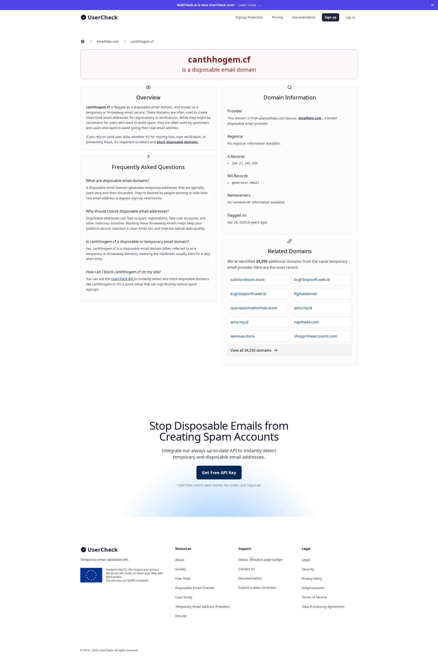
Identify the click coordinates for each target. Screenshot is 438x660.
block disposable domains (177, 142)
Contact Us (246, 569)
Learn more (219, 5)
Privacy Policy (312, 578)
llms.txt (180, 616)
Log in (350, 17)
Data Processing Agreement (323, 606)
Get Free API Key (219, 472)
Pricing (277, 17)
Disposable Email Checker (195, 588)
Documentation (303, 17)
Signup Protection (249, 17)
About (179, 560)
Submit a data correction (257, 587)
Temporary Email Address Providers (202, 606)
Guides (180, 569)
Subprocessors (313, 588)
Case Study (183, 597)
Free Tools (182, 578)
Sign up (330, 17)
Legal (306, 560)
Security (308, 569)
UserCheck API (122, 279)
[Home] (82, 41)
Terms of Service (314, 597)
